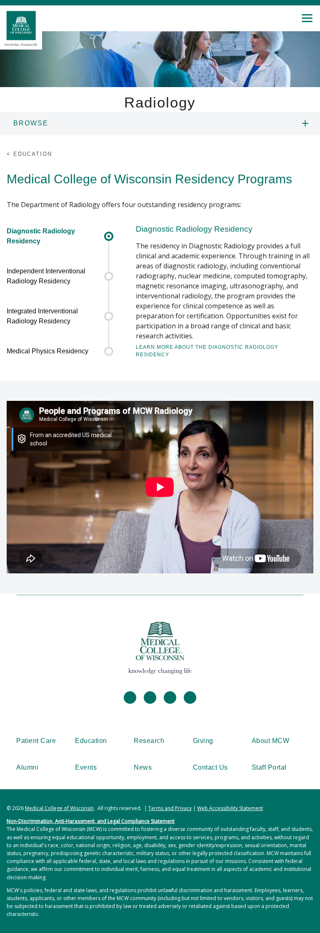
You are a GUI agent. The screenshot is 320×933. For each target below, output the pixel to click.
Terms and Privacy (170, 808)
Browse (30, 123)
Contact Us (210, 767)
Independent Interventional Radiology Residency (46, 276)
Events (86, 767)
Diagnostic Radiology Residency (41, 236)
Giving (203, 740)
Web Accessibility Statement (230, 808)
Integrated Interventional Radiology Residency (42, 316)
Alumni (27, 767)
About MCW (271, 740)
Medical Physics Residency (47, 351)
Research (149, 740)
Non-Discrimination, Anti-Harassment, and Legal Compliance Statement (91, 821)
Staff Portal (269, 767)
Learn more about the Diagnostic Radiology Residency (207, 351)
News (143, 767)
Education (91, 740)
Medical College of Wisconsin (59, 808)
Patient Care (36, 740)
